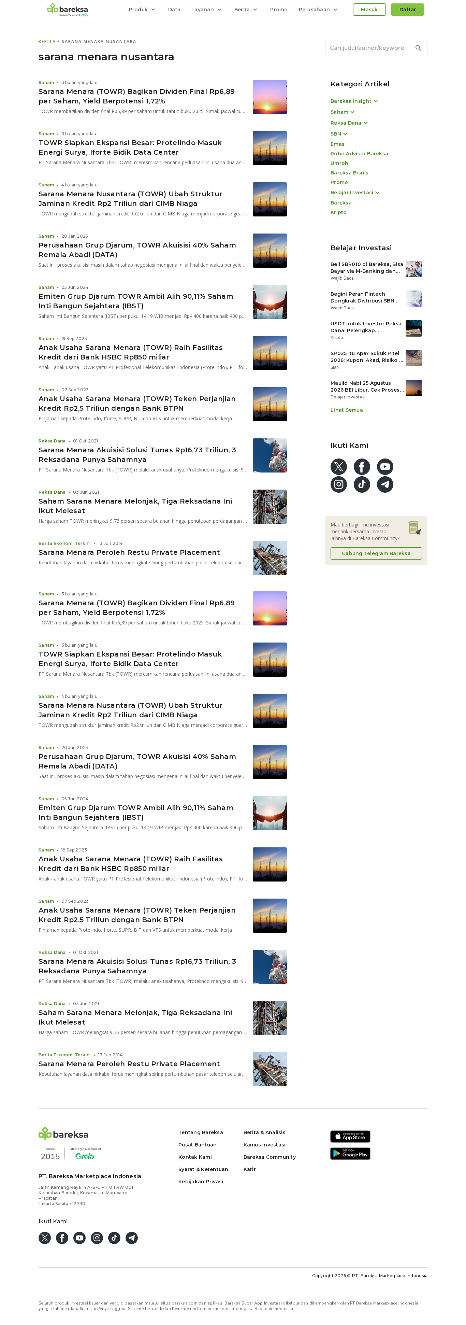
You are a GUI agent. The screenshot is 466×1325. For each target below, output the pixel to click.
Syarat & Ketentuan (203, 1169)
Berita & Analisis (265, 1132)
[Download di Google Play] (350, 1158)
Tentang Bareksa (200, 1132)
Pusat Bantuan (197, 1145)
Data (174, 9)
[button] (63, 1137)
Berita (48, 41)
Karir (250, 1169)
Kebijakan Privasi (200, 1182)
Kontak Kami (195, 1157)
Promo (279, 9)
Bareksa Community (270, 1157)
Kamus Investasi (265, 1145)
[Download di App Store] (350, 1141)
